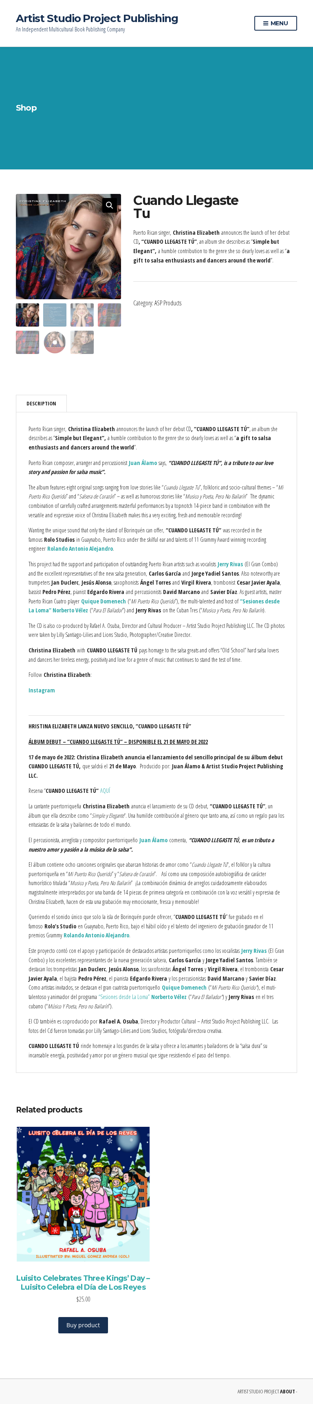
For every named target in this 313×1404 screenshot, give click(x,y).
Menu (278, 23)
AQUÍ (105, 790)
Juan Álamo (143, 463)
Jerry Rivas (230, 564)
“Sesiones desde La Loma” (143, 997)
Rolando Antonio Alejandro (80, 548)
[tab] (41, 403)
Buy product (83, 1325)
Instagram (42, 690)
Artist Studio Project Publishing (97, 18)
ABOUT (287, 1391)
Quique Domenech (103, 601)
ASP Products (167, 302)
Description (41, 403)
